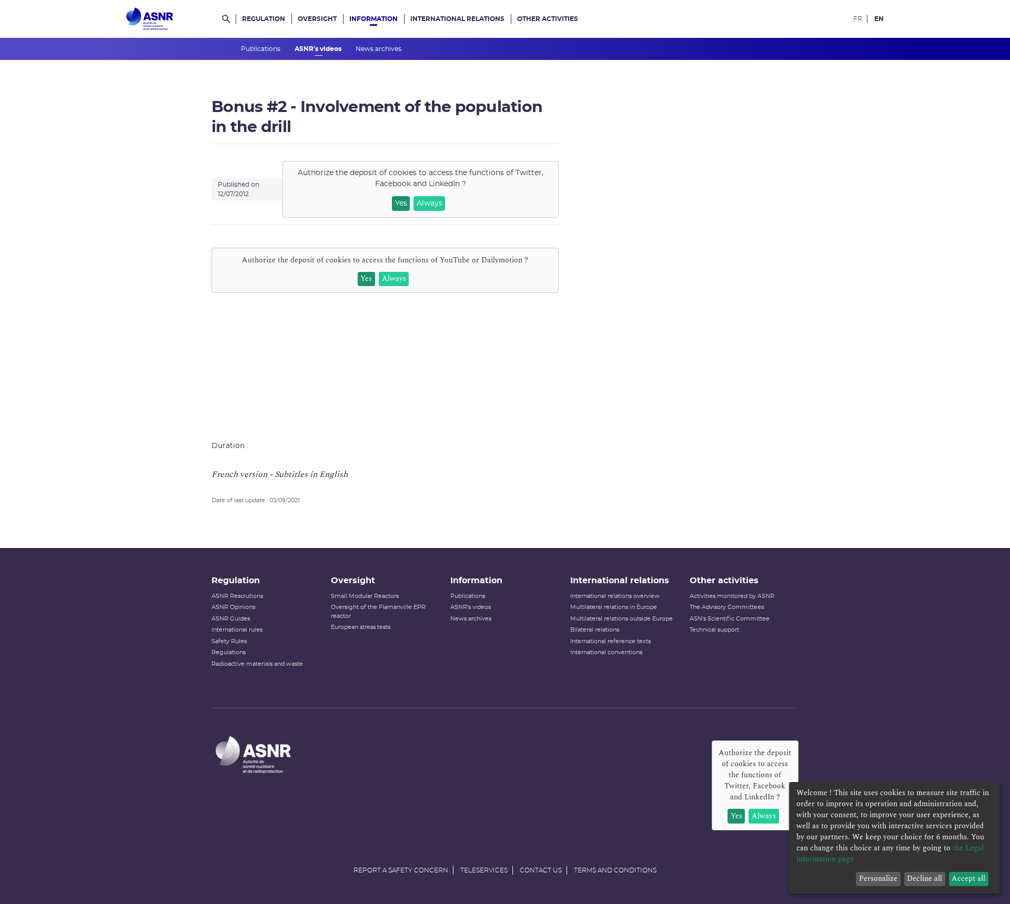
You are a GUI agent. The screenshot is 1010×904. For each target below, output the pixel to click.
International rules (236, 630)
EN (879, 19)
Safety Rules (229, 641)
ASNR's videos (319, 49)
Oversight (317, 19)
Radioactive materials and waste (257, 664)
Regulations (228, 652)
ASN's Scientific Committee (730, 619)
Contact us (541, 870)
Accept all (968, 878)
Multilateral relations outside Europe (621, 619)
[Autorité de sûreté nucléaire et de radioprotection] (149, 19)
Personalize (878, 878)
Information (373, 19)
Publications (261, 49)
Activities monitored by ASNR (732, 596)
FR (857, 19)
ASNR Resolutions (237, 596)
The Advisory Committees (727, 607)
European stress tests (360, 627)
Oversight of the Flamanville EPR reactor (378, 611)
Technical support (714, 630)
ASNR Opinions (233, 607)
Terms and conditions (615, 870)
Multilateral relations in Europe (613, 607)
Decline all (924, 878)
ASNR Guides (230, 619)
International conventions (606, 652)
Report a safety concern (401, 870)
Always (429, 203)
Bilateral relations (594, 630)
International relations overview (615, 596)
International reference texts (610, 641)
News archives (379, 49)
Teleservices (484, 870)
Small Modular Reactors (365, 596)
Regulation (263, 19)
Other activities (547, 19)
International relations (457, 19)
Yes (401, 203)
